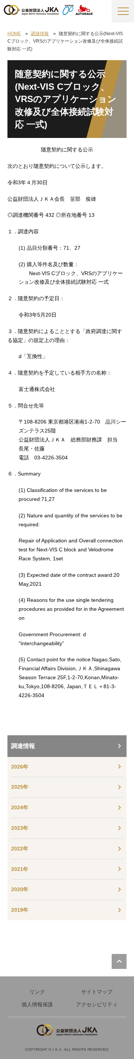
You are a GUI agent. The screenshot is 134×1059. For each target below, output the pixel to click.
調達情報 (23, 746)
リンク (37, 992)
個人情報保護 (37, 1004)
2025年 (19, 787)
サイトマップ (96, 992)
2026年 (19, 767)
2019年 (19, 910)
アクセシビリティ (97, 1004)
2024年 (19, 807)
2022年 (19, 849)
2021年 (19, 869)
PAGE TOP (119, 961)
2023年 (19, 828)
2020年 (19, 889)
